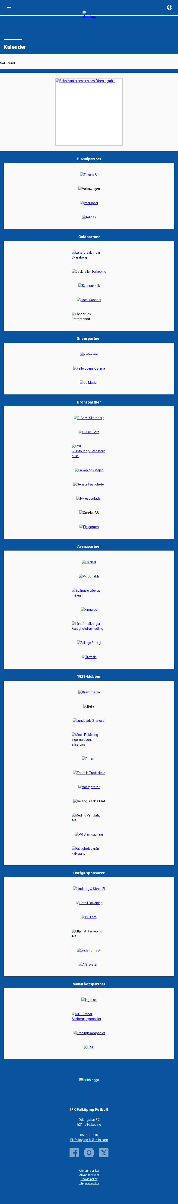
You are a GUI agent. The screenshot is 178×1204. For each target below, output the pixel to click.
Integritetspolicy (89, 1183)
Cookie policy (89, 1179)
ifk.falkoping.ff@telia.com (89, 1140)
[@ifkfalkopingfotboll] (89, 1152)
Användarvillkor (89, 1175)
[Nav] (9, 7)
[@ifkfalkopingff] (103, 1152)
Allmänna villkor (89, 1170)
